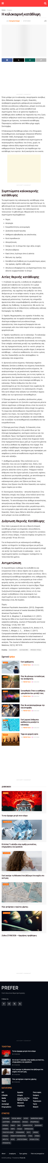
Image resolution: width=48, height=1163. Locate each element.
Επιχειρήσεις (6, 1107)
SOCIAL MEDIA (16, 1118)
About (3, 1153)
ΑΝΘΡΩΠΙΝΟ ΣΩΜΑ (36, 1118)
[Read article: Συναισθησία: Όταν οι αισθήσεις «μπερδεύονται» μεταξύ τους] (11, 696)
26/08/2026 (36, 665)
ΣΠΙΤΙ (28, 1132)
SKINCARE (6, 1118)
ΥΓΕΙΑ (30, 1136)
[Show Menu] (3, 3)
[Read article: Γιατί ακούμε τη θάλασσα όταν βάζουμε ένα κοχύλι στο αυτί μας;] (24, 862)
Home (3, 10)
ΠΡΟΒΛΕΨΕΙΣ (20, 1132)
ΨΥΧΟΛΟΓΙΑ (6, 1143)
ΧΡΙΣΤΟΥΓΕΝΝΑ (22, 1139)
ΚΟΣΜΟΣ (5, 1129)
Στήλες (35, 1098)
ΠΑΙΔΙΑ (19, 1129)
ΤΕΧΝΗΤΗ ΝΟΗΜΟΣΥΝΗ (18, 1136)
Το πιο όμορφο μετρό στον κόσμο (14, 816)
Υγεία (35, 1104)
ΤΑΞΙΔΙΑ (5, 1136)
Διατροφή (5, 1104)
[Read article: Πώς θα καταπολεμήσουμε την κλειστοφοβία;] (11, 710)
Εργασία (20, 1092)
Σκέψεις (9, 10)
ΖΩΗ (19, 1125)
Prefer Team (27, 665)
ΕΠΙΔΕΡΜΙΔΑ (35, 1122)
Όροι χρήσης (23, 1153)
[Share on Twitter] (18, 60)
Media (4, 1098)
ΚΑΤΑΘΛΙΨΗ (24, 650)
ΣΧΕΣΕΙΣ (35, 1132)
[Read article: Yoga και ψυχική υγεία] (11, 739)
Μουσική (20, 1103)
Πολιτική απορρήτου (37, 1153)
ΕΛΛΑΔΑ (25, 1122)
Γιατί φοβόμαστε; (27, 662)
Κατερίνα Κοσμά (14, 21)
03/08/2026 (36, 727)
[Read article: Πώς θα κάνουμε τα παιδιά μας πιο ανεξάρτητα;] (11, 681)
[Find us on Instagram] (9, 1004)
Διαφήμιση (12, 1153)
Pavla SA (22, 1158)
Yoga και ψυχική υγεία (29, 734)
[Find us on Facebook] (4, 1004)
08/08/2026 (36, 710)
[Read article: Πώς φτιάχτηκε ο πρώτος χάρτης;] (24, 893)
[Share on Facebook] (7, 60)
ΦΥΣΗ (12, 1139)
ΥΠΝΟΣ (37, 1136)
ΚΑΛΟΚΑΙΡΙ (13, 650)
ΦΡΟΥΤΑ (5, 1139)
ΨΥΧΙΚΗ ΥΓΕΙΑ (36, 650)
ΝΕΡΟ (13, 1129)
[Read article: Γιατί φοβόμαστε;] (11, 667)
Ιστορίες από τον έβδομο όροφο (23, 1099)
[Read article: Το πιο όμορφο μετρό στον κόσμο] (24, 802)
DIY (3, 1092)
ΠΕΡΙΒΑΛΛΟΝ (29, 1129)
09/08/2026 (36, 696)
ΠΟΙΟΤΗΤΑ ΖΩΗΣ (8, 1132)
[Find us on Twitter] (14, 1004)
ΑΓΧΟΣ (26, 1118)
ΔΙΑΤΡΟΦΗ (6, 1122)
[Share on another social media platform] (41, 60)
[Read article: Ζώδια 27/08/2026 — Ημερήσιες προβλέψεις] (24, 922)
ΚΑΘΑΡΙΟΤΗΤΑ (27, 1125)
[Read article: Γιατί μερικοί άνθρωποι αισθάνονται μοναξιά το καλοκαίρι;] (11, 724)
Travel (5, 793)
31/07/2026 (36, 737)
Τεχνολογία (7, 822)
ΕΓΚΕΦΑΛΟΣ (16, 1122)
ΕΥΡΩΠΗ (5, 1125)
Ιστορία (5, 884)
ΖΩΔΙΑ (13, 1125)
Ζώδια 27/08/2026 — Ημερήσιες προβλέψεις (19, 935)
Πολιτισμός (37, 1092)
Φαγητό (35, 1107)
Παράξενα (6, 853)
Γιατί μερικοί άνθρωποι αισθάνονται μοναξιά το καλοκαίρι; (30, 722)
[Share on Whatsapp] (30, 60)
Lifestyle (6, 913)
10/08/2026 (36, 682)
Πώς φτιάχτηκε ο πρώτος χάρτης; (15, 907)
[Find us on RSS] (20, 1004)
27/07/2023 (26, 21)
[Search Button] (45, 3)
